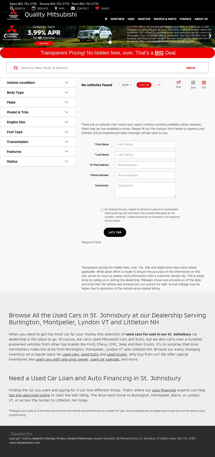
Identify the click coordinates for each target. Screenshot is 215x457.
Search (190, 67)
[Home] (106, 19)
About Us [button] (201, 19)
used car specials (104, 359)
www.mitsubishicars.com (24, 442)
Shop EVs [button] (144, 19)
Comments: (102, 185)
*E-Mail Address (99, 164)
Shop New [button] (117, 19)
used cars (71, 354)
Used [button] (131, 19)
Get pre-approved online (29, 395)
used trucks (117, 354)
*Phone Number (99, 175)
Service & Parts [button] (165, 19)
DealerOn (37, 438)
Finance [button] (185, 19)
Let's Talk (115, 232)
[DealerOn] (21, 433)
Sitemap (50, 438)
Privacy (61, 438)
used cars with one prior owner (61, 359)
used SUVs (90, 354)
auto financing (164, 390)
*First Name (101, 144)
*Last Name (102, 154)
